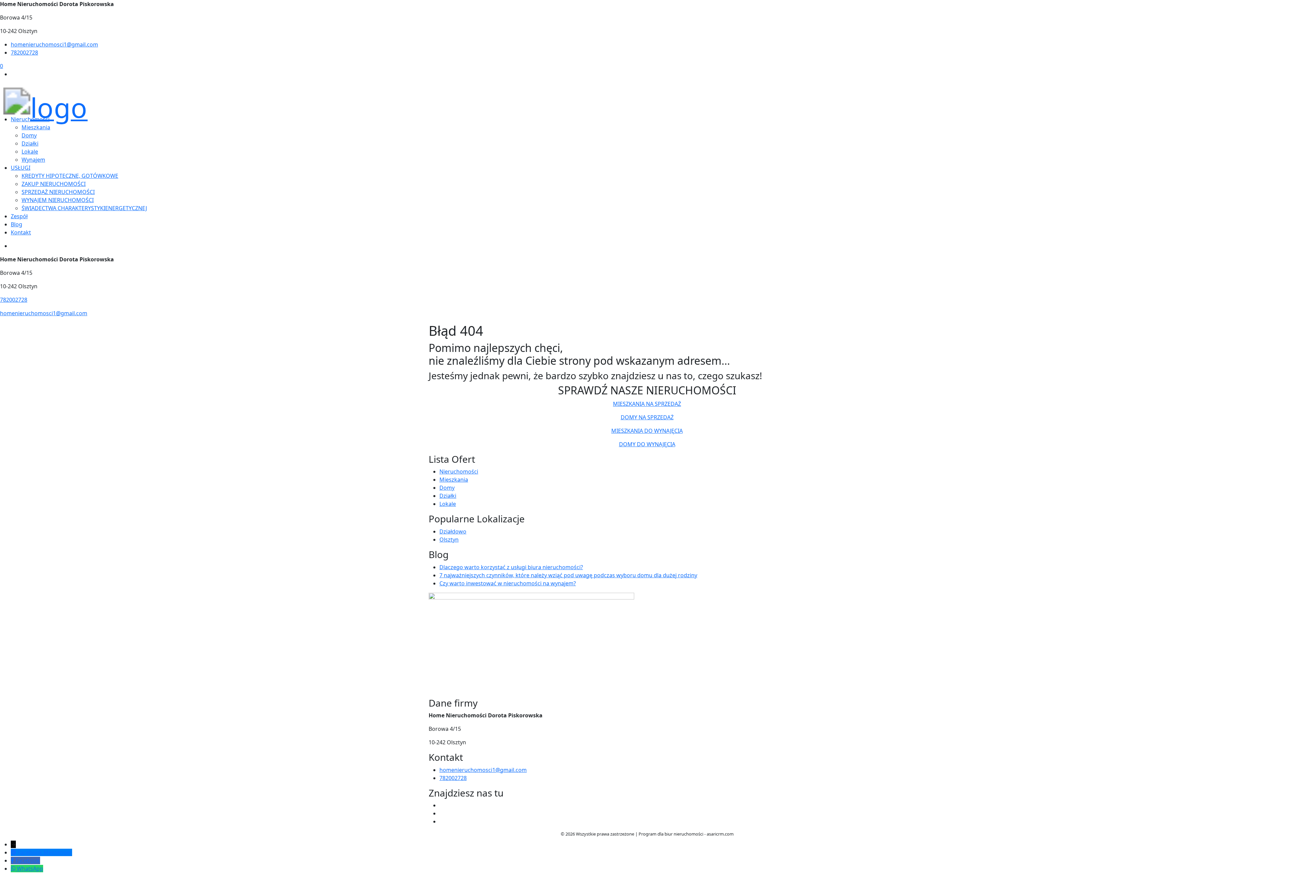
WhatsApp (30, 868)
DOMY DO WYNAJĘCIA (647, 444)
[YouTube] (442, 813)
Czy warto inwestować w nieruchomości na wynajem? (507, 583)
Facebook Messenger (45, 852)
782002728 (24, 52)
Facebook (28, 860)
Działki (447, 495)
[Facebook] (442, 805)
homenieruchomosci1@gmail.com (54, 44)
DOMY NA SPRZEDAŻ (647, 417)
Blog (16, 224)
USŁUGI (20, 167)
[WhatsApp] (14, 868)
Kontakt (21, 232)
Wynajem (33, 159)
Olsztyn (449, 539)
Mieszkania (453, 479)
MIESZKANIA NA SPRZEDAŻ (647, 404)
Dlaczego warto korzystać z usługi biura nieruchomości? (511, 567)
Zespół (19, 216)
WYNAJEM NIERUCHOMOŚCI (58, 200)
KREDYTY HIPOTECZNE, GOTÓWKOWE (70, 176)
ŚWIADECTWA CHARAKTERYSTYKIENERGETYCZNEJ (84, 208)
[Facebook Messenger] (14, 852)
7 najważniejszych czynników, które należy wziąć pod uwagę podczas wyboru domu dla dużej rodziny (568, 575)
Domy (447, 487)
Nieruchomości (458, 471)
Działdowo (452, 531)
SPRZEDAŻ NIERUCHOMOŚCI (58, 192)
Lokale (30, 151)
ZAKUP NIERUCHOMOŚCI (54, 184)
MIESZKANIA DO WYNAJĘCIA (647, 430)
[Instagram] (442, 821)
